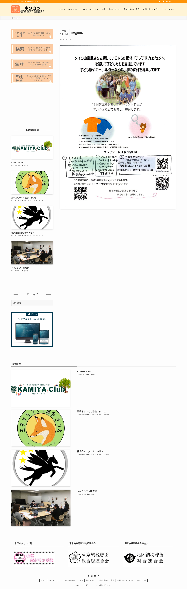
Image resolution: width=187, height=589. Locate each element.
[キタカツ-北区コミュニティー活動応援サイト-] (28, 9)
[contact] (170, 1)
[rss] (167, 1)
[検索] (174, 1)
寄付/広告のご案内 (107, 580)
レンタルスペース (70, 580)
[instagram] (163, 1)
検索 (81, 580)
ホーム (43, 580)
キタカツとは (54, 580)
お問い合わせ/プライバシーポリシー (131, 580)
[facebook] (159, 1)
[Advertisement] (32, 105)
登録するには (91, 580)
